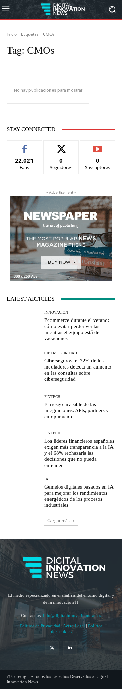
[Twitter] (52, 648)
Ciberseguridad (60, 353)
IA (46, 479)
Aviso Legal (74, 625)
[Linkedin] (70, 648)
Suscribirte (97, 145)
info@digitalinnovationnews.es (72, 615)
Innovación (56, 312)
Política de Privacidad (40, 625)
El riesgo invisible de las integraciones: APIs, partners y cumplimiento (76, 410)
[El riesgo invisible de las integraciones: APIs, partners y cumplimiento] (23, 407)
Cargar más (58, 520)
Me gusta (24, 145)
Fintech (52, 397)
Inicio (12, 34)
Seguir (61, 145)
